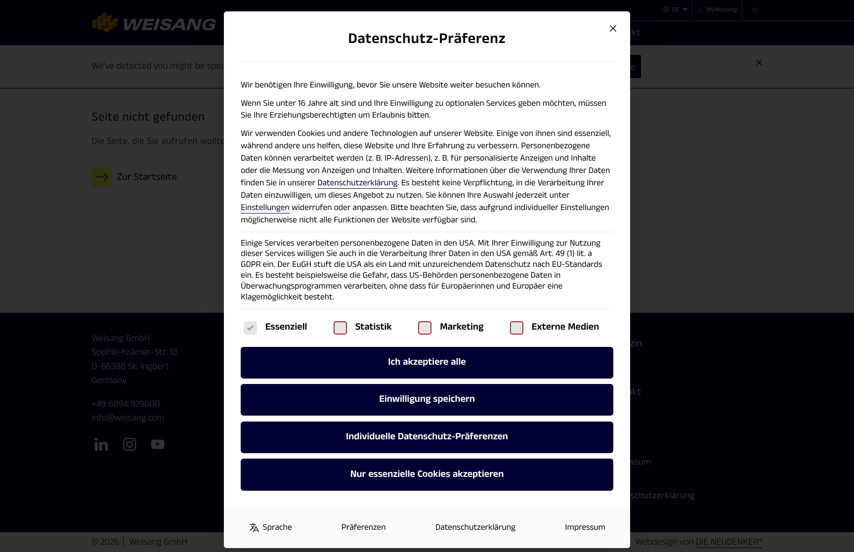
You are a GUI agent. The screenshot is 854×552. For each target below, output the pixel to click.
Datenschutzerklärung (357, 183)
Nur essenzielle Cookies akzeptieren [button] (427, 474)
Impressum (585, 527)
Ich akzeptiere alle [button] (427, 362)
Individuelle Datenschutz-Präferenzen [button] (427, 437)
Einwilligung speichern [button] (427, 399)
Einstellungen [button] (265, 208)
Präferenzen (364, 527)
